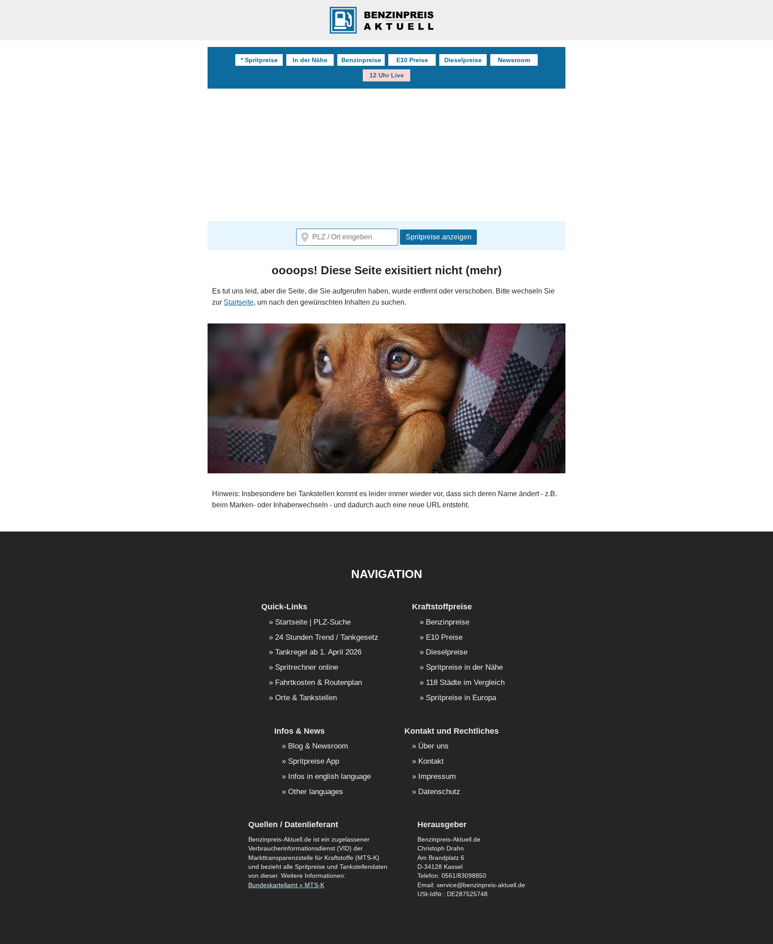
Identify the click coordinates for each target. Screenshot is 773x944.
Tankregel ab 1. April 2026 (318, 652)
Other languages (315, 792)
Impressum (437, 777)
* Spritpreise (259, 60)
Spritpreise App (313, 761)
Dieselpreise (463, 60)
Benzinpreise (361, 60)
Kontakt (431, 761)
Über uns (433, 746)
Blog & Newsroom (318, 746)
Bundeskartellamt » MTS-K (286, 885)
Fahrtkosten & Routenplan (318, 683)
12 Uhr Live (387, 75)
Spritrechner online (306, 668)
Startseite (239, 302)
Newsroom (514, 60)
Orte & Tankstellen (306, 698)
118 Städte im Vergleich (465, 683)
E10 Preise (412, 60)
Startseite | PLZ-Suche (313, 622)
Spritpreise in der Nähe (464, 668)
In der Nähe (310, 60)
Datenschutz (439, 792)
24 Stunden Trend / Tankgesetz (326, 638)
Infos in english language (329, 777)
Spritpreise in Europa (461, 698)
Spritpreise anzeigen (438, 237)
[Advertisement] (476, 155)
